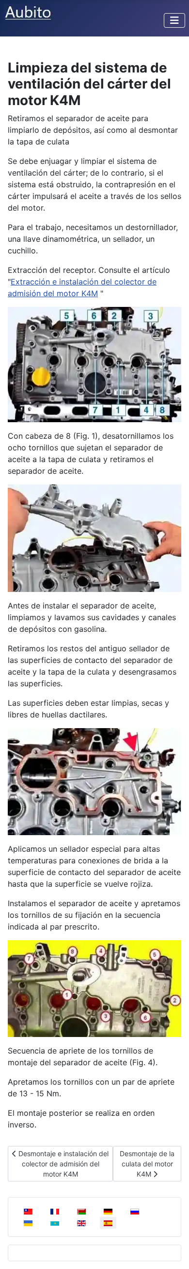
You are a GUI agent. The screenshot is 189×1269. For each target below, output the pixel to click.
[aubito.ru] (28, 12)
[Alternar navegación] (174, 20)
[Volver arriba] (172, 1251)
